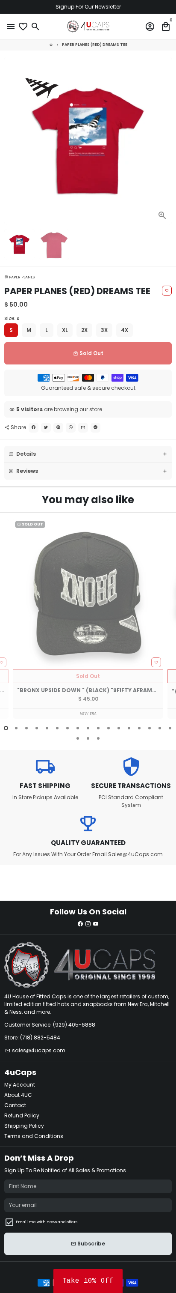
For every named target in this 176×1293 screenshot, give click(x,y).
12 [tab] (118, 728)
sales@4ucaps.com (35, 1050)
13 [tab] (129, 728)
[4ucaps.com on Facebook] (80, 924)
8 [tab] (77, 728)
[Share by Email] (83, 428)
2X (84, 330)
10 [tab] (98, 728)
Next (165, 141)
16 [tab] (159, 728)
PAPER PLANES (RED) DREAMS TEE (94, 44)
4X (124, 330)
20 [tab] (98, 738)
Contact (15, 1105)
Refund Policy (21, 1115)
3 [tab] (26, 728)
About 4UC (18, 1095)
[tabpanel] (88, 619)
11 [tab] (108, 728)
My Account (19, 1084)
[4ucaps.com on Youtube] (95, 924)
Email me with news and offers (46, 1221)
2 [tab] (16, 728)
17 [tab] (170, 728)
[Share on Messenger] (95, 428)
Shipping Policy (24, 1125)
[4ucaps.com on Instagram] (88, 924)
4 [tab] (36, 728)
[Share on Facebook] (33, 428)
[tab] (88, 454)
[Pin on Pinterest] (58, 428)
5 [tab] (47, 728)
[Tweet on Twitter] (46, 428)
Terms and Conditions (33, 1136)
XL (65, 330)
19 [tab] (88, 738)
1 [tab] (6, 728)
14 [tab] (139, 728)
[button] (88, 1281)
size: (11, 318)
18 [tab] (77, 738)
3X (104, 330)
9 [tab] (88, 728)
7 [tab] (67, 728)
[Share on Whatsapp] (71, 428)
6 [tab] (57, 728)
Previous (11, 624)
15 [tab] (149, 728)
